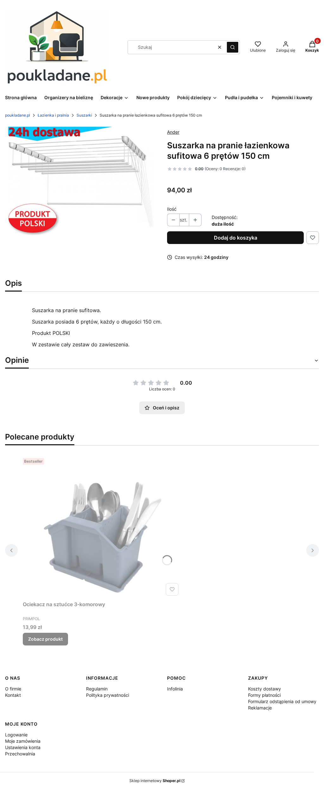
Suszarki (84, 115)
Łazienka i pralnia (53, 115)
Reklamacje (260, 707)
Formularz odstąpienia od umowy (282, 701)
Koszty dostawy (264, 688)
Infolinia (175, 688)
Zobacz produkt (45, 639)
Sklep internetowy (154, 780)
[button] (232, 47)
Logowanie (16, 734)
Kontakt (13, 695)
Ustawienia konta (22, 747)
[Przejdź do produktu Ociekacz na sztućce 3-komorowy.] (102, 527)
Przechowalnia (20, 753)
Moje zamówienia (22, 741)
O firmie (13, 688)
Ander (173, 132)
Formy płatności (264, 695)
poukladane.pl (17, 115)
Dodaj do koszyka (235, 237)
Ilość (172, 209)
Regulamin (97, 688)
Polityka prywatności (107, 695)
